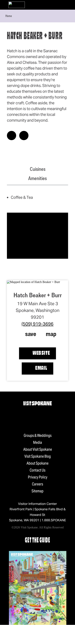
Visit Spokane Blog (37, 456)
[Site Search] (60, 5)
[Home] (16, 5)
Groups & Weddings (38, 435)
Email (41, 368)
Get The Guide (37, 540)
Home (8, 15)
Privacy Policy (37, 477)
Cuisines (37, 169)
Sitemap (37, 491)
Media (37, 442)
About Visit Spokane (37, 449)
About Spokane (37, 463)
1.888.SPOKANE (54, 520)
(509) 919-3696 (37, 324)
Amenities (37, 178)
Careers (37, 484)
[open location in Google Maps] (33, 281)
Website (41, 353)
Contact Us (37, 470)
